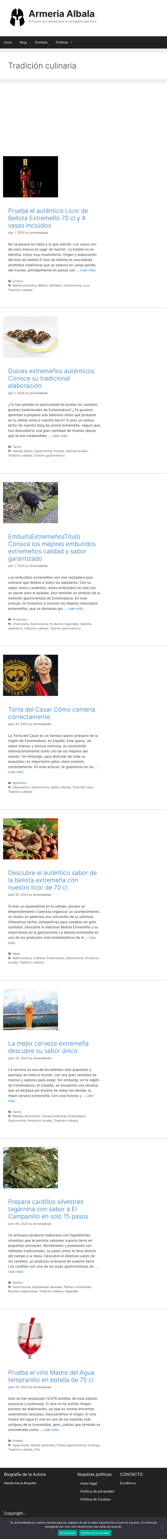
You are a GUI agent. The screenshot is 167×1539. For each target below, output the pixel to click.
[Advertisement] (83, 117)
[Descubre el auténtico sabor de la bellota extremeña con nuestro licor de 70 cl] (30, 858)
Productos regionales (64, 624)
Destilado (55, 285)
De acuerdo (67, 1533)
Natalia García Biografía (20, 1483)
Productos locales (39, 1120)
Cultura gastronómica (71, 1445)
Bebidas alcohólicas (26, 1116)
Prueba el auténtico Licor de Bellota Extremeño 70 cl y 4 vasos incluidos (48, 218)
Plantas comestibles (77, 1287)
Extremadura (55, 958)
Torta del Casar (82, 787)
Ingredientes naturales (47, 1287)
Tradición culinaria (20, 290)
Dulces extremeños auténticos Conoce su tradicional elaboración (51, 378)
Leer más (88, 270)
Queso (55, 787)
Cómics (18, 281)
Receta (66, 787)
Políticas (62, 42)
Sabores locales (77, 451)
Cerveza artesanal (54, 1116)
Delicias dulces (23, 451)
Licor (86, 285)
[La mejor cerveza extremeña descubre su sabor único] (30, 1029)
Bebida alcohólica (25, 285)
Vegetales (71, 1291)
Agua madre (21, 1445)
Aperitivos (19, 783)
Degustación (21, 787)
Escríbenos (128, 1483)
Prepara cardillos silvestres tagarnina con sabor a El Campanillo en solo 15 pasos (48, 1209)
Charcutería (21, 624)
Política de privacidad (97, 1491)
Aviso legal (88, 1483)
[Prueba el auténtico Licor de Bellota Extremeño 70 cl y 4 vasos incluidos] (30, 196)
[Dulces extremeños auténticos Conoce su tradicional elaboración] (30, 356)
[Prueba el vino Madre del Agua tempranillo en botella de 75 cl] (30, 1358)
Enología (94, 1445)
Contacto (41, 42)
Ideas (16, 953)
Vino (37, 1449)
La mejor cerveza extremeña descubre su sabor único (48, 1047)
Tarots (17, 446)
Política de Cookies (95, 1499)
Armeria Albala (62, 13)
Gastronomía (72, 285)
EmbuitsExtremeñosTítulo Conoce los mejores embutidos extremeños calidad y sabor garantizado (52, 547)
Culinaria (39, 958)
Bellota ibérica (22, 958)
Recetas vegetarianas (22, 1291)
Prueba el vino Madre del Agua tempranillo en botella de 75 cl (51, 1376)
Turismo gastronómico (49, 455)
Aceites (18, 1440)
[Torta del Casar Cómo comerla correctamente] (30, 695)
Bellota (42, 285)
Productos (20, 619)
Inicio (8, 42)
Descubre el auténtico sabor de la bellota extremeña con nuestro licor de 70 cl (52, 880)
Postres (59, 451)
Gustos (18, 1282)
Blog (23, 42)
